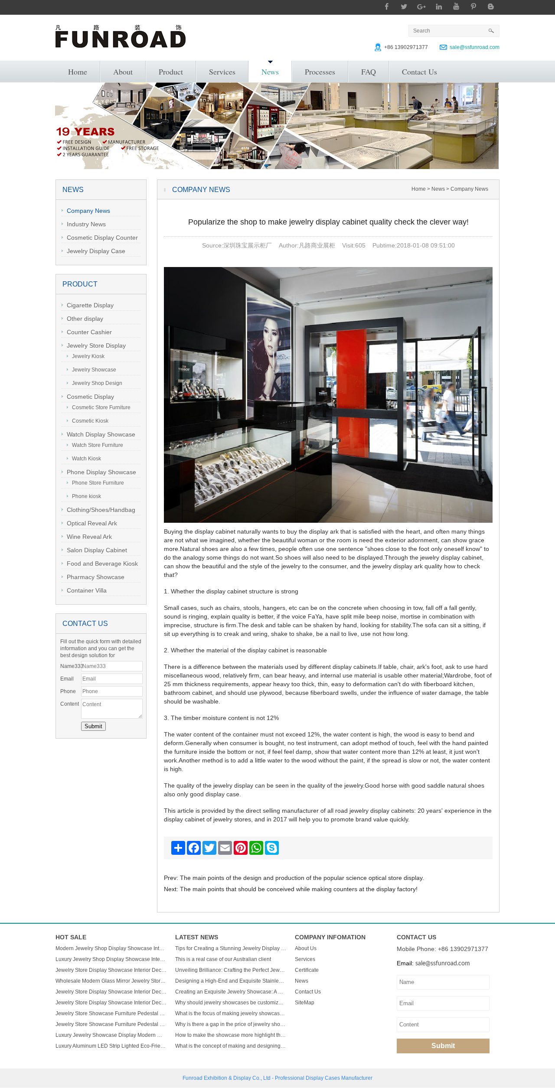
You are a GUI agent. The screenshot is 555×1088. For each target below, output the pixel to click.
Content (69, 704)
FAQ (368, 71)
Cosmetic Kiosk (90, 421)
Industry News (86, 224)
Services (222, 71)
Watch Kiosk (86, 459)
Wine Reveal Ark (89, 536)
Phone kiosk (86, 496)
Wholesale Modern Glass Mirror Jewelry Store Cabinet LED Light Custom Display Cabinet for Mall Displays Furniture (111, 981)
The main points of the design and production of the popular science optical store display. (302, 877)
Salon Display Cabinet (97, 550)
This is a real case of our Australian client (223, 959)
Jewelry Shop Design (97, 383)
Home (77, 71)
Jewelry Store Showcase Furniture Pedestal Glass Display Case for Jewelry (111, 1013)
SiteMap (304, 1003)
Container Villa (87, 590)
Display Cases (323, 1078)
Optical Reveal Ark (92, 523)
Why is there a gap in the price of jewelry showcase (230, 1024)
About (123, 71)
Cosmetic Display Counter (102, 237)
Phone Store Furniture (98, 483)
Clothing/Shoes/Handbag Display (98, 510)
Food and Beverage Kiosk (102, 563)
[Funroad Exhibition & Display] (121, 36)
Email (67, 679)
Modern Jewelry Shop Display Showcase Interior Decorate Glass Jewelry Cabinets (111, 948)
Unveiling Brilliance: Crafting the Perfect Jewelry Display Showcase (230, 970)
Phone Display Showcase (101, 472)
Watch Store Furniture (97, 445)
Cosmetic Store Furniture (101, 407)
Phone (68, 691)
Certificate (307, 970)
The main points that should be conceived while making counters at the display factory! (299, 889)
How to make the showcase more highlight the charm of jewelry (230, 1035)
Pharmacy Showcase (95, 576)
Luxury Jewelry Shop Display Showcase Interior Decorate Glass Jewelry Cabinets (111, 959)
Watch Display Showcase (101, 434)
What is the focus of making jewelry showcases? (230, 1013)
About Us (306, 948)
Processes (320, 71)
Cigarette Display (90, 305)
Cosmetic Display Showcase (88, 397)
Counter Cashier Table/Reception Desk (91, 333)
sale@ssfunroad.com (475, 47)
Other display (85, 318)
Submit (443, 1045)
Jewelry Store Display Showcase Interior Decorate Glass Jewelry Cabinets (111, 970)
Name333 (70, 666)
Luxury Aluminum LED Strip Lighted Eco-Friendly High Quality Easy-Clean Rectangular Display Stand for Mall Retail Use (111, 1046)
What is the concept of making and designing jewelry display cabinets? (230, 1046)
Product (171, 71)
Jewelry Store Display (96, 345)
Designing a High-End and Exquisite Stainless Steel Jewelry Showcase (230, 981)
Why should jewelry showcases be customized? (230, 1003)
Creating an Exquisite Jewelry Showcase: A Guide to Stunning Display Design (230, 992)
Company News (88, 210)
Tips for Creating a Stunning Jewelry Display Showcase (230, 948)
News (270, 71)
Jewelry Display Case (96, 251)
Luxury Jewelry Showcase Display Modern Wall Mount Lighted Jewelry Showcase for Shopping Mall (111, 1035)
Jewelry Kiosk (88, 356)
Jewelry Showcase (94, 370)
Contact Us (419, 71)
